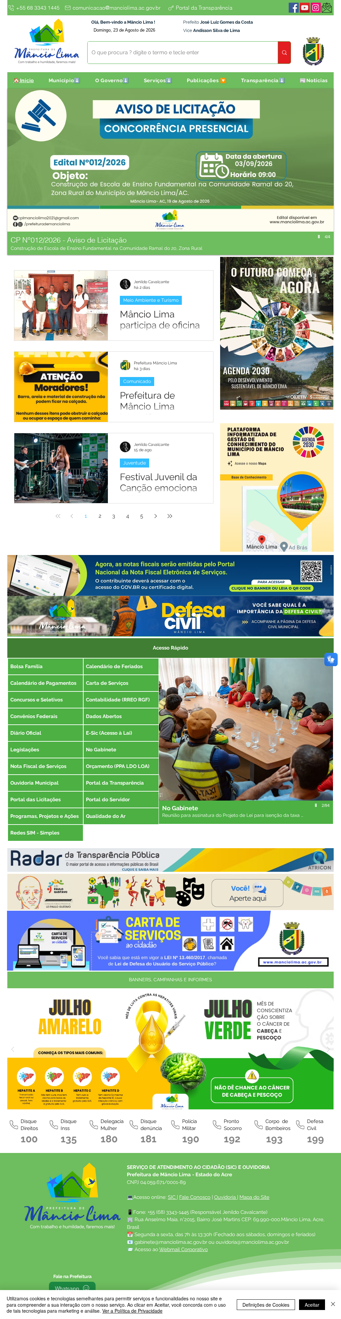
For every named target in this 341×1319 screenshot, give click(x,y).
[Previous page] (72, 516)
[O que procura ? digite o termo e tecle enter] (284, 53)
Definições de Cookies (265, 1304)
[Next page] (156, 516)
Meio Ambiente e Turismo (150, 300)
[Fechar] (333, 1304)
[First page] (58, 516)
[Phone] (14, 1125)
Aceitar (312, 1304)
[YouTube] (305, 8)
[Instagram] (316, 8)
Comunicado (137, 381)
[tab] (170, 647)
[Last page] (170, 516)
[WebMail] (327, 8)
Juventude (134, 463)
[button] (65, 80)
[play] (319, 236)
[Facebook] (294, 8)
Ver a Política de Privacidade (132, 1310)
